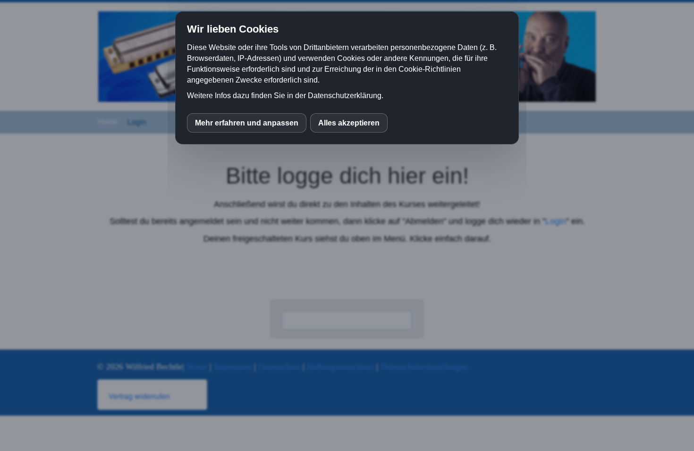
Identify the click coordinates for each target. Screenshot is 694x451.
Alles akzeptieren (349, 123)
